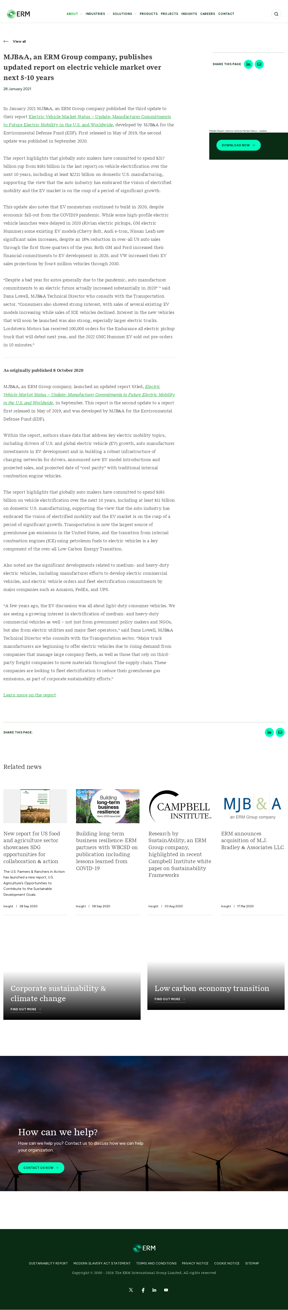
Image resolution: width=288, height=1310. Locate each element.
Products (149, 14)
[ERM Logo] (18, 13)
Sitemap (252, 1263)
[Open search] (276, 14)
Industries (95, 14)
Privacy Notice (195, 1263)
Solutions (122, 14)
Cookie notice (227, 1263)
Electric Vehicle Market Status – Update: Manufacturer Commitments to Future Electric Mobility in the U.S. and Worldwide (89, 395)
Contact (226, 14)
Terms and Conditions (156, 1263)
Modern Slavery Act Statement (102, 1263)
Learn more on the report (29, 695)
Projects (169, 14)
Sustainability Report (48, 1263)
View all (19, 41)
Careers (207, 14)
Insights (189, 14)
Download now (236, 145)
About (72, 14)
